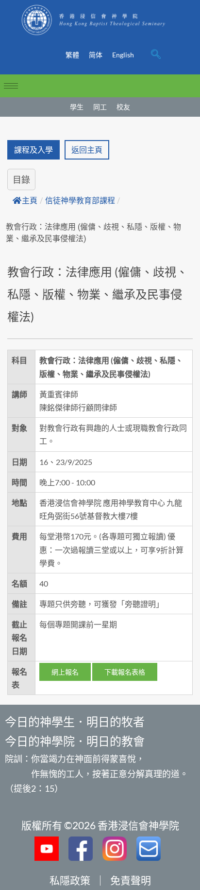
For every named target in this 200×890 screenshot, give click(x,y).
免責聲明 (130, 880)
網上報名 (65, 672)
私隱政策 (70, 880)
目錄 (21, 179)
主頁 (29, 200)
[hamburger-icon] (11, 85)
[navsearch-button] (156, 55)
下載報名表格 (124, 672)
